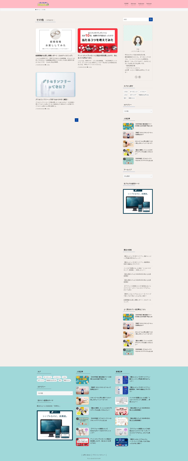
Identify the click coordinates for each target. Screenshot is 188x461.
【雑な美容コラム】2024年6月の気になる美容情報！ (137, 275)
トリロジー (143, 91)
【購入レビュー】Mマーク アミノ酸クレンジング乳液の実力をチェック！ (137, 257)
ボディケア (133, 95)
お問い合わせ (86, 455)
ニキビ (126, 95)
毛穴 (125, 98)
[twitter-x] (136, 77)
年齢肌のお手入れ (144, 95)
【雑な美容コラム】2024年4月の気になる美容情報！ (137, 281)
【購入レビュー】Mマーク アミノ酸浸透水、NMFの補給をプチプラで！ (137, 263)
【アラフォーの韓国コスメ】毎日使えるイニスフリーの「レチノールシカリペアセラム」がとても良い (137, 288)
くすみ (126, 91)
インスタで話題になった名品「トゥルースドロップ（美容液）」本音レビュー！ (137, 269)
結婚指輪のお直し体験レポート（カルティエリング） (137, 301)
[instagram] (139, 77)
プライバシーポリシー (98, 455)
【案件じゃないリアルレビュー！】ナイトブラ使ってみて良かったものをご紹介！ (137, 295)
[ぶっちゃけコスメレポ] (43, 4)
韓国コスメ (132, 98)
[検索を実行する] (151, 19)
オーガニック (134, 91)
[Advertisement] (138, 232)
